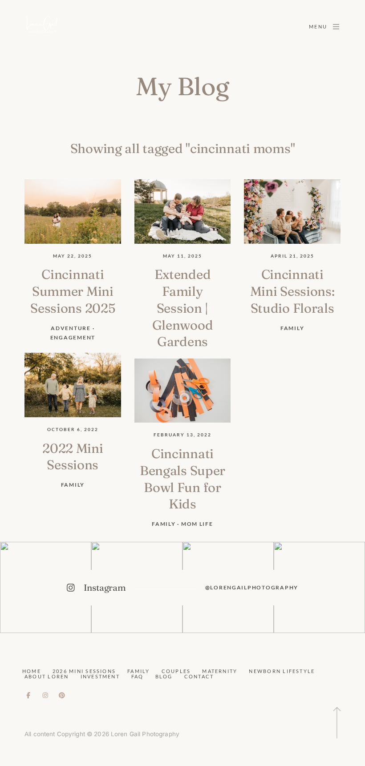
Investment (100, 676)
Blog (164, 676)
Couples (176, 671)
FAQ (137, 676)
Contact (199, 676)
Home (31, 671)
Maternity (219, 671)
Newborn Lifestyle (282, 671)
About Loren (46, 676)
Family (138, 671)
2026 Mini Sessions (84, 671)
